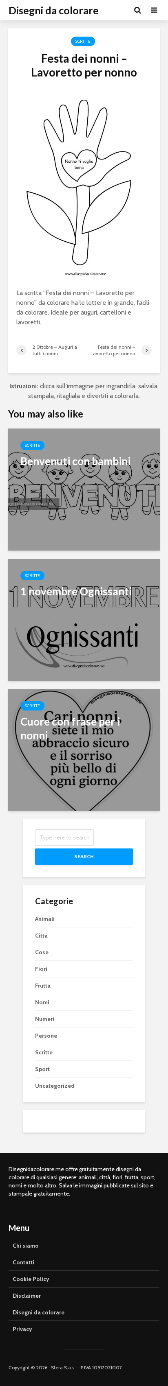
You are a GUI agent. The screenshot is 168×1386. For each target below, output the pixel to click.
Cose (42, 952)
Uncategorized (55, 1085)
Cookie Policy (31, 1279)
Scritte (83, 41)
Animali (45, 919)
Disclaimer (27, 1295)
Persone (46, 1035)
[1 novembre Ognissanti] (84, 619)
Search (84, 856)
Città (41, 935)
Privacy (22, 1329)
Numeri (44, 1019)
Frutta (43, 985)
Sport (42, 1069)
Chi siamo (26, 1245)
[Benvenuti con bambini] (84, 489)
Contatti (23, 1262)
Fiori (41, 969)
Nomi (42, 1002)
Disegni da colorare (54, 10)
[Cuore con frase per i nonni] (84, 749)
